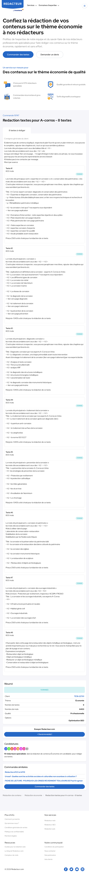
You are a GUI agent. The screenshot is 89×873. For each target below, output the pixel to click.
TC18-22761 (79, 696)
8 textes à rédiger (16, 130)
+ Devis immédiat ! (44, 734)
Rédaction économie (33, 795)
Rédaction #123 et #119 (15, 772)
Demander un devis (50, 54)
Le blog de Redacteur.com (14, 851)
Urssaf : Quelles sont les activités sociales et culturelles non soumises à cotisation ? (41, 776)
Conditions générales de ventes (16, 827)
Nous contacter (50, 851)
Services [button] (30, 5)
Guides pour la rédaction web (15, 847)
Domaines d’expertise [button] (48, 5)
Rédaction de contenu (12, 795)
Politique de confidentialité (14, 832)
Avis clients (48, 859)
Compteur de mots (11, 855)
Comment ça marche (12, 819)
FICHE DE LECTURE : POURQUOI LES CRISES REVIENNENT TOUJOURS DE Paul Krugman (44, 780)
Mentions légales (11, 836)
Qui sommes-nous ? (12, 823)
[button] (84, 5)
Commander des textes (18, 54)
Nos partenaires (50, 855)
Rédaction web (49, 829)
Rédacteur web (49, 820)
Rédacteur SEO (50, 825)
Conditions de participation (54, 847)
